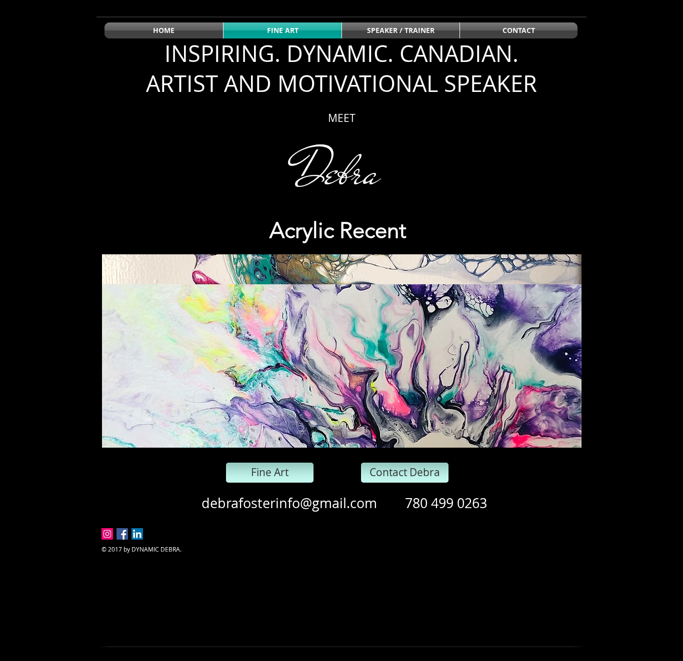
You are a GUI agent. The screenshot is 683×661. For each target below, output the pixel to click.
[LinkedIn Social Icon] (137, 534)
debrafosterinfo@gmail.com (289, 503)
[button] (342, 351)
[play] (557, 439)
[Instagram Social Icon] (107, 534)
